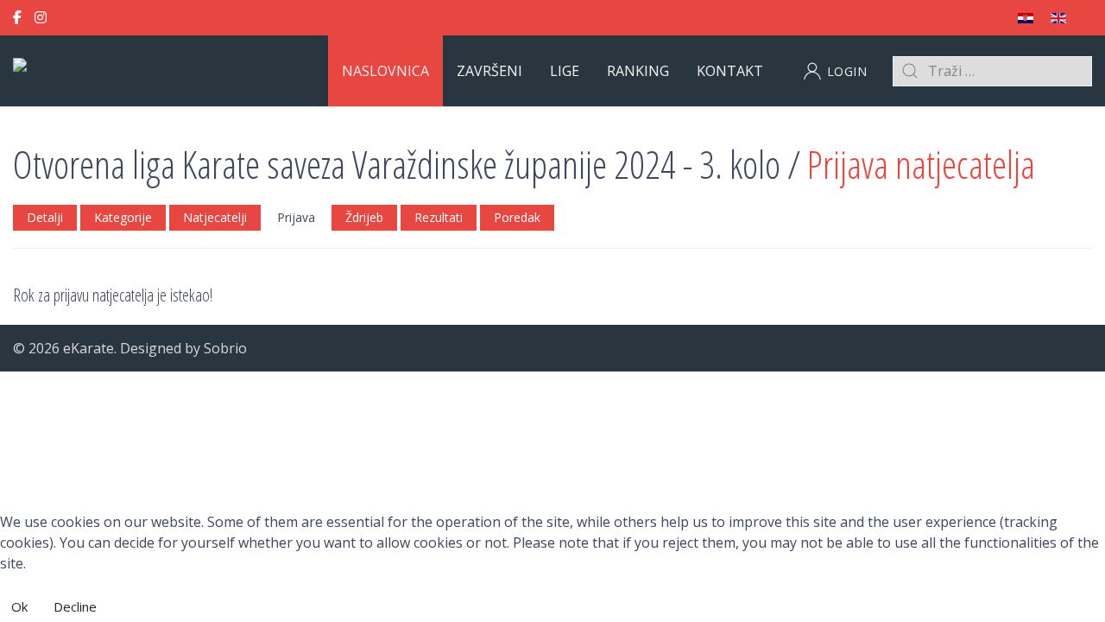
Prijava (296, 217)
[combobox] (992, 71)
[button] (835, 70)
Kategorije (123, 217)
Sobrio (225, 348)
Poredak (517, 217)
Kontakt (730, 70)
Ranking (638, 70)
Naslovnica (385, 70)
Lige (564, 70)
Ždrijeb (364, 217)
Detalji (45, 217)
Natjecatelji (215, 217)
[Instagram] (41, 18)
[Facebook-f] (17, 18)
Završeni (489, 70)
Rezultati (438, 217)
